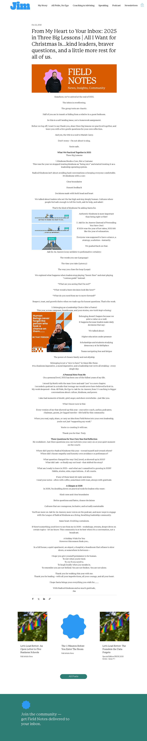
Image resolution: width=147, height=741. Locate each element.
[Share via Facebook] (33, 599)
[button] (142, 5)
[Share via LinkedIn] (44, 599)
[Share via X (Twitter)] (38, 599)
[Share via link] (50, 599)
